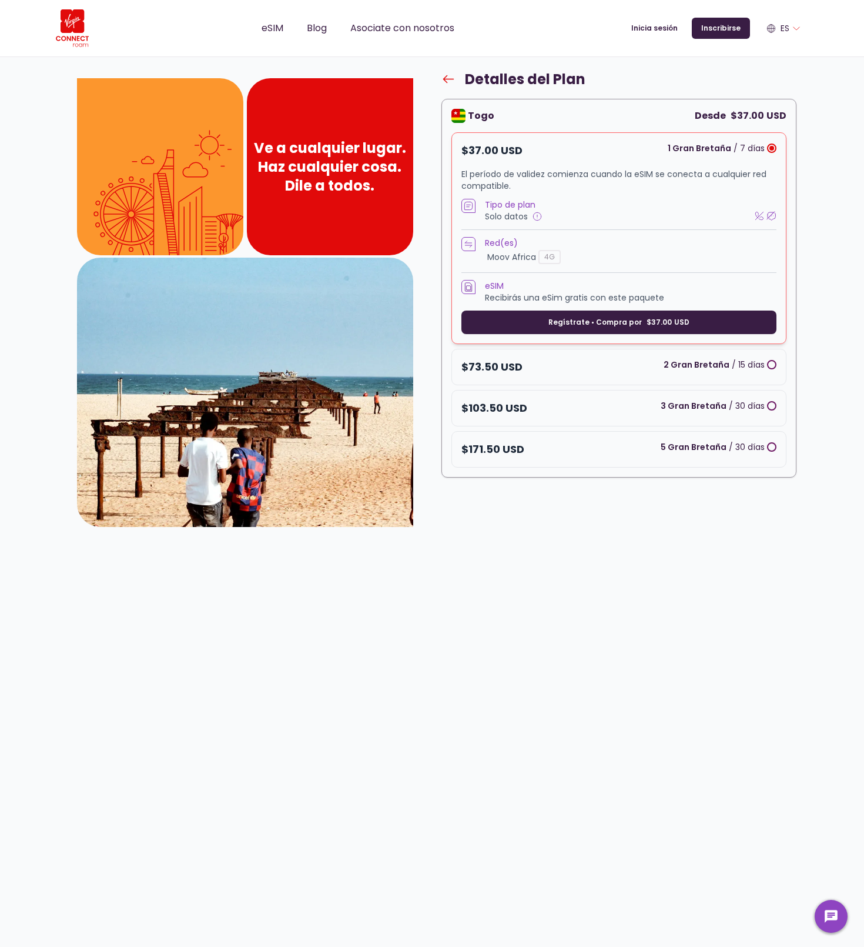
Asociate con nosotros (402, 28)
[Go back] (448, 79)
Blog (317, 28)
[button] (618, 238)
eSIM (272, 28)
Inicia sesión (654, 28)
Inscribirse (721, 28)
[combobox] (783, 28)
